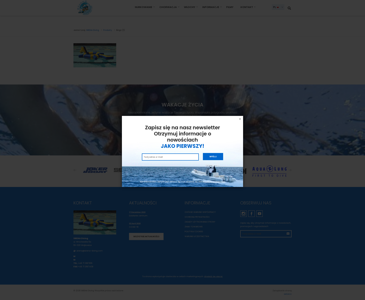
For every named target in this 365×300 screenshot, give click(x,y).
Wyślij (213, 156)
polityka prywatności (215, 181)
